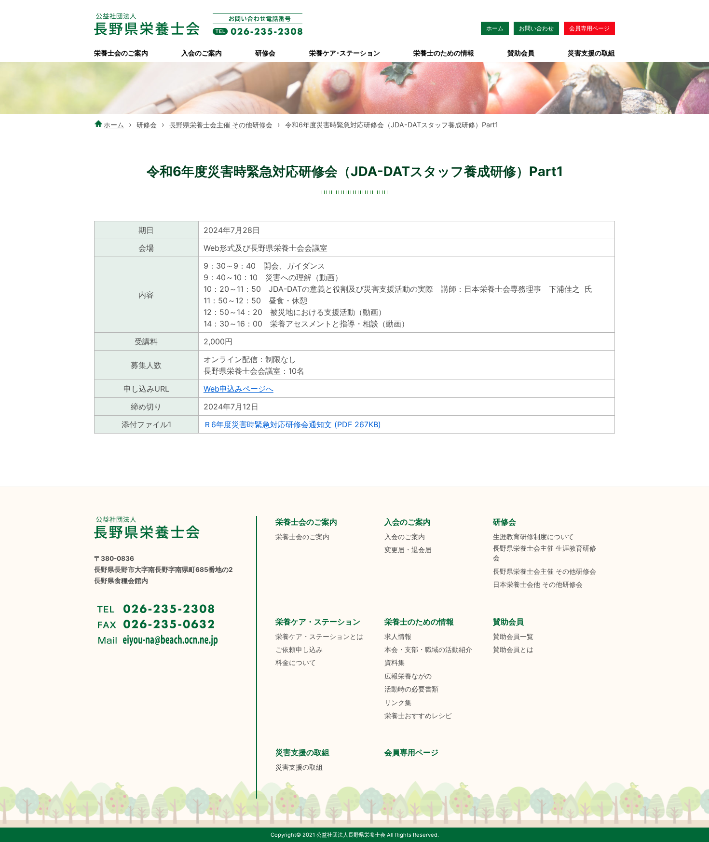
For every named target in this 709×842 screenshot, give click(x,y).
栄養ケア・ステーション (317, 621)
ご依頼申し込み (299, 649)
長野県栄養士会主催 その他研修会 (221, 125)
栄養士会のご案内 (121, 53)
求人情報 (397, 636)
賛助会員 (520, 53)
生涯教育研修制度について (533, 537)
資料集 (394, 662)
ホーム (495, 28)
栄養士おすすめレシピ (418, 716)
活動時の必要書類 (411, 689)
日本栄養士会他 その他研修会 (538, 584)
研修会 (265, 53)
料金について (295, 662)
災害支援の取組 (591, 53)
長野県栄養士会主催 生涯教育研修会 (544, 553)
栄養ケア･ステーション (344, 53)
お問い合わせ (536, 28)
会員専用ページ (589, 28)
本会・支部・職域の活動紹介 (428, 649)
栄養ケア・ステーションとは (319, 636)
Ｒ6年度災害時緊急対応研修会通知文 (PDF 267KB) (292, 424)
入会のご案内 (201, 53)
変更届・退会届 (408, 550)
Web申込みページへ (238, 389)
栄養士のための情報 (443, 53)
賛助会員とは (513, 649)
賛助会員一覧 (513, 636)
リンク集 (397, 702)
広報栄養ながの (408, 676)
